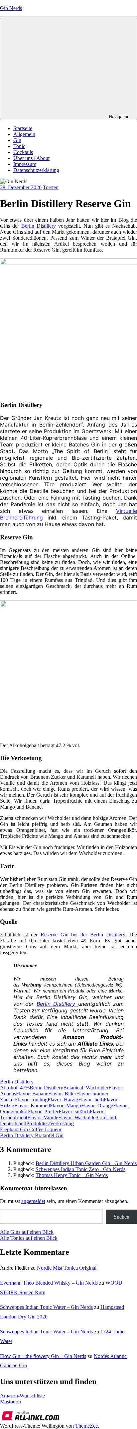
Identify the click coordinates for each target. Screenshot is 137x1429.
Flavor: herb (91, 1099)
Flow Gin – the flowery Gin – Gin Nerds (43, 1356)
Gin (17, 140)
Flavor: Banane (32, 1093)
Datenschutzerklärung (36, 170)
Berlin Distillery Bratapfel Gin (32, 1135)
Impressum (24, 164)
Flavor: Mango (65, 1105)
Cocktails (23, 152)
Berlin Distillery (38, 226)
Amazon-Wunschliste (22, 1395)
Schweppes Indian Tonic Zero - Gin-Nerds (80, 1169)
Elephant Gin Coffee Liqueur (31, 1129)
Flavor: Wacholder (77, 1117)
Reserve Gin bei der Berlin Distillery (83, 934)
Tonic (19, 146)
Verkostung (62, 1123)
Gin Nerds (11, 8)
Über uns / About (31, 158)
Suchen (121, 1217)
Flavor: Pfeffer (43, 1111)
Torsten (51, 187)
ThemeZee (86, 1426)
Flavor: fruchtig (31, 1099)
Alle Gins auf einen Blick (27, 1232)
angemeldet (33, 1201)
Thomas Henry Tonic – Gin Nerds (72, 1175)
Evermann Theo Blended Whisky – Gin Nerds (49, 1283)
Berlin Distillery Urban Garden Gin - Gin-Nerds (86, 1163)
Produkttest (38, 1123)
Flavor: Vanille (42, 1117)
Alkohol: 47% (15, 1087)
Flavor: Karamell (32, 1105)
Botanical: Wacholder (85, 1087)
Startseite (22, 128)
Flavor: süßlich (74, 1111)
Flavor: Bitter (62, 1093)
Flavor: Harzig (63, 1099)
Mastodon (10, 1401)
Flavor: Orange (97, 1105)
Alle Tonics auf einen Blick (29, 1238)
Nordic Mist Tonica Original (66, 1268)
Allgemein (24, 134)
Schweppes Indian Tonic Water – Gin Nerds (46, 1307)
